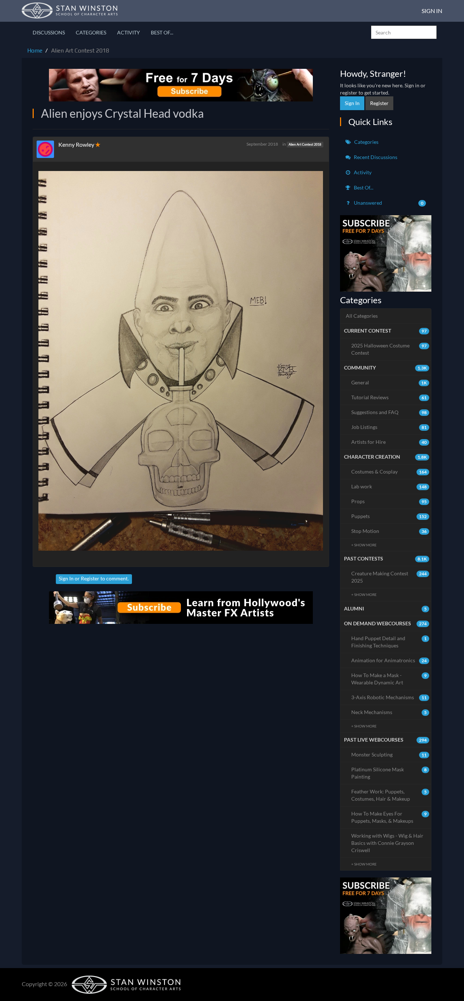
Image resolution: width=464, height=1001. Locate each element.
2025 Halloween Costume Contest (389, 349)
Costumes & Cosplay (389, 471)
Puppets (389, 516)
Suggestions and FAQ (389, 412)
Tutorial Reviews (389, 397)
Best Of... (162, 32)
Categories (91, 32)
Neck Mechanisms (389, 712)
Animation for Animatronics (389, 660)
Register (90, 578)
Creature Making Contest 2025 (389, 577)
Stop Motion (389, 531)
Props (389, 501)
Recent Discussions (375, 157)
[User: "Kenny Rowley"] (47, 149)
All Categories (362, 316)
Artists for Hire (389, 442)
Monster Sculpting (389, 754)
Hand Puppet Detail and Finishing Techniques (389, 641)
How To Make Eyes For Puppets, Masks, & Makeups (389, 817)
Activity (128, 32)
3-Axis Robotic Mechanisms (389, 697)
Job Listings (389, 427)
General (389, 382)
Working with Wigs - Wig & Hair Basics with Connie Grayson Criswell (387, 843)
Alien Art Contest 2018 (305, 144)
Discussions (49, 32)
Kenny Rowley (76, 144)
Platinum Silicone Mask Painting (389, 773)
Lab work (389, 486)
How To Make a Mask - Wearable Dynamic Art (389, 678)
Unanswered (388, 203)
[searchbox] (404, 32)
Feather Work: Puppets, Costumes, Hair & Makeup (389, 795)
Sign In (432, 10)
